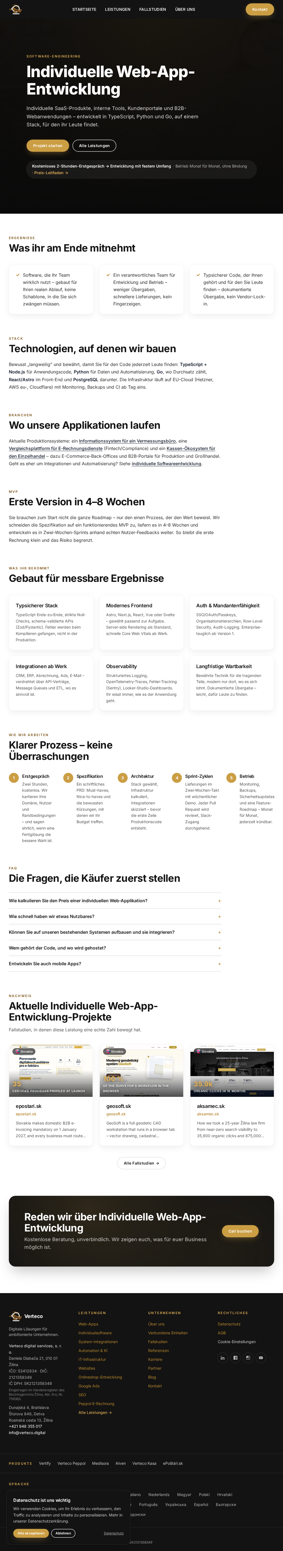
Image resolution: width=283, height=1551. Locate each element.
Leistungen (117, 9)
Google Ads (88, 1385)
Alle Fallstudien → (141, 1163)
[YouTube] (261, 1358)
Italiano (134, 1494)
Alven (121, 1463)
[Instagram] (248, 1358)
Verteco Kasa (144, 1463)
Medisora (100, 1463)
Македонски (133, 1514)
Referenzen (158, 1350)
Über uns (185, 9)
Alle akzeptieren (31, 1533)
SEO (82, 1394)
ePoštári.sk (173, 1463)
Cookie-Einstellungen (237, 1341)
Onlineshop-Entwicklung (100, 1377)
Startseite (84, 9)
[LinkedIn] (223, 1358)
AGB (222, 1332)
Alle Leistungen (94, 145)
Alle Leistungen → (95, 1412)
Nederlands (158, 1494)
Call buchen (240, 1231)
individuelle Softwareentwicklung (166, 463)
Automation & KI (93, 1350)
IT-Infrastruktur (92, 1359)
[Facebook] (235, 1358)
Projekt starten (47, 145)
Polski (204, 1494)
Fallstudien (152, 9)
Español (201, 1504)
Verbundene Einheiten (168, 1332)
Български (226, 1504)
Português (148, 1504)
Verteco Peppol (71, 1463)
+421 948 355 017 (25, 1426)
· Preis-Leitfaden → (50, 172)
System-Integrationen (98, 1341)
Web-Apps (88, 1324)
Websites (86, 1368)
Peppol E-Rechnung (96, 1403)
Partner (154, 1368)
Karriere (155, 1359)
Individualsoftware (95, 1332)
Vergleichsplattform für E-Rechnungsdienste (56, 448)
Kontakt (260, 9)
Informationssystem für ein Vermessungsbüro (127, 441)
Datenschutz (229, 1324)
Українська (175, 1504)
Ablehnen (63, 1533)
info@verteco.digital (27, 1432)
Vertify (45, 1463)
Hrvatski (224, 1494)
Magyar (184, 1494)
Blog (152, 1377)
